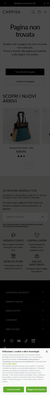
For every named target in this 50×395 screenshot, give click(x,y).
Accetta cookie (13, 389)
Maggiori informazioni (36, 389)
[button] (47, 351)
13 (25, 355)
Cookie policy (11, 364)
